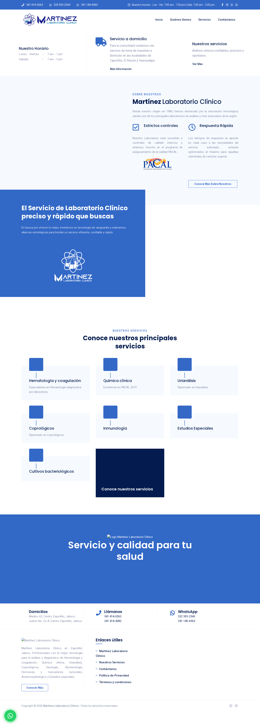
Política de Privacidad (114, 675)
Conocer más (34, 687)
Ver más (197, 64)
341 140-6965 (89, 4)
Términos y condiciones (115, 682)
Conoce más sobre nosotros (212, 183)
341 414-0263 (34, 4)
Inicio (159, 19)
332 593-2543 (62, 4)
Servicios (204, 19)
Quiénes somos (180, 19)
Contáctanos (226, 19)
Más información (121, 69)
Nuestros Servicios (112, 662)
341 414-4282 (112, 621)
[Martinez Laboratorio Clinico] (50, 20)
